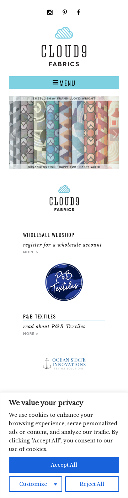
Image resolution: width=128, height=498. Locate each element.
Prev (13, 134)
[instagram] (50, 13)
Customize (33, 484)
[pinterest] (65, 13)
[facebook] (79, 13)
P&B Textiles (39, 316)
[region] (64, 445)
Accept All (64, 465)
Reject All (92, 484)
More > (31, 252)
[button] (64, 82)
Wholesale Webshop (49, 234)
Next (114, 134)
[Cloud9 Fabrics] (64, 64)
